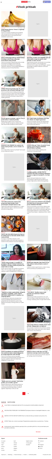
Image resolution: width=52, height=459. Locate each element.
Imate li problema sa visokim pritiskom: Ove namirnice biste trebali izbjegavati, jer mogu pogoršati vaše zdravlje (12, 353)
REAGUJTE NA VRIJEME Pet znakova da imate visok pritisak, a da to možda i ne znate (12, 146)
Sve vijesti (3, 441)
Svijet (2, 444)
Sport (15, 441)
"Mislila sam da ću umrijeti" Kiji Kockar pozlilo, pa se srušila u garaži (12, 381)
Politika (2, 442)
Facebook (42, 441)
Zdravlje (15, 442)
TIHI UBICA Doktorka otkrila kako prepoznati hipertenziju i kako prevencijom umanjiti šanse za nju (11, 203)
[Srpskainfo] (26, 2)
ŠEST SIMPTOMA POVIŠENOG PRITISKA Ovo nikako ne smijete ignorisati (38, 119)
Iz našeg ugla (28, 442)
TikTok (41, 448)
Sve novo (38, 431)
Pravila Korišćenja (17, 454)
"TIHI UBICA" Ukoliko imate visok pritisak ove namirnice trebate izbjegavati (36, 293)
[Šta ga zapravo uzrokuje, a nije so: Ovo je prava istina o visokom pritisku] (13, 108)
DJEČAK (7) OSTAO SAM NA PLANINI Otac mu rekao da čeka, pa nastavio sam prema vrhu (25, 415)
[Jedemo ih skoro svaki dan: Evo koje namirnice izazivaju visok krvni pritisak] (39, 341)
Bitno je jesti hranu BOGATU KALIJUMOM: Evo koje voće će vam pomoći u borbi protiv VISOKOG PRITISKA (39, 203)
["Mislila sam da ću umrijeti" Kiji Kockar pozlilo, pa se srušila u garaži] (13, 371)
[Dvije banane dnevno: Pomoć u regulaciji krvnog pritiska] (13, 19)
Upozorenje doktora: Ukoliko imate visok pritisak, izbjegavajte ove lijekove (39, 325)
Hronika (2, 450)
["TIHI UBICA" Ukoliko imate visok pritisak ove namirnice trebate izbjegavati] (39, 282)
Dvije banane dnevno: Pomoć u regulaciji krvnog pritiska (12, 30)
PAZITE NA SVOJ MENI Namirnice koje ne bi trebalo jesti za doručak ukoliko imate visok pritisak (12, 236)
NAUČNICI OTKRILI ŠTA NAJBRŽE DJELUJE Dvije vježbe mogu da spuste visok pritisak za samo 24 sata (38, 59)
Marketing (10, 454)
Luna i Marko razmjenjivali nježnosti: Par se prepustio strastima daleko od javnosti (24, 405)
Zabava (15, 444)
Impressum (3, 454)
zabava (3, 379)
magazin (3, 232)
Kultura (15, 450)
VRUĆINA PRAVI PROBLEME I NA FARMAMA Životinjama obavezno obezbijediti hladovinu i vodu (27, 410)
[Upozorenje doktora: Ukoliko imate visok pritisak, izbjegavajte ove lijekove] (39, 314)
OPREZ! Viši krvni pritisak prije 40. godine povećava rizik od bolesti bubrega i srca (13, 89)
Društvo (3, 446)
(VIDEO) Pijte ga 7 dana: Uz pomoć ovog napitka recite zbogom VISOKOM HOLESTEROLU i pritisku (38, 146)
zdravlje (3, 28)
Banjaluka (28, 444)
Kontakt (25, 454)
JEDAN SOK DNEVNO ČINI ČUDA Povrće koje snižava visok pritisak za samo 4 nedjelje (38, 264)
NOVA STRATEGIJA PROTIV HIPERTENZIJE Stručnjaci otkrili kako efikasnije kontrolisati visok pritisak (13, 59)
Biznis (2, 448)
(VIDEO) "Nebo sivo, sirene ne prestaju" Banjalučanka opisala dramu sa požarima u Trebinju (26, 421)
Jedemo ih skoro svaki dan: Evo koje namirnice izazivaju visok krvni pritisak (38, 352)
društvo (3, 261)
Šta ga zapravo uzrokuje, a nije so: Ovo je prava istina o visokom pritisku (13, 119)
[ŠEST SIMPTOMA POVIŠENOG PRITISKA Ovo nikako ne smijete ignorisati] (39, 108)
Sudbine (15, 446)
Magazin (15, 448)
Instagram (42, 444)
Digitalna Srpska (29, 441)
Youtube (41, 446)
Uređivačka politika (32, 454)
